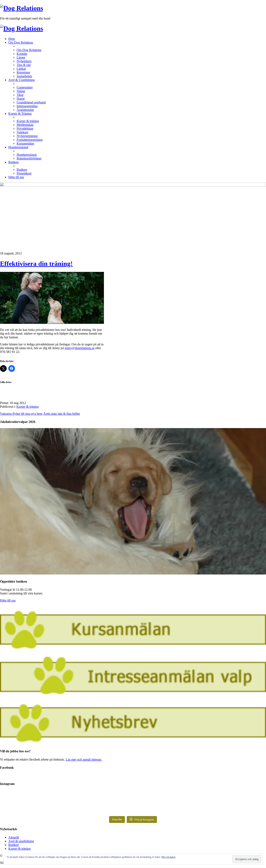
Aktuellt (13, 837)
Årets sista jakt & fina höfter (61, 413)
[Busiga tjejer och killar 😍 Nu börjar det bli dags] (199, 797)
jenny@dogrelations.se (80, 348)
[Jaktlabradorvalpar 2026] (133, 573)
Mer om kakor (168, 857)
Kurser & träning (27, 406)
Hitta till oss (8, 600)
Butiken (13, 845)
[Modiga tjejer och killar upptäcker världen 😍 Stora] (199, 807)
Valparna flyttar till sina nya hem (21, 413)
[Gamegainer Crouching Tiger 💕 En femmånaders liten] (66, 797)
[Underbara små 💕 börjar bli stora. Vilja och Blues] (66, 805)
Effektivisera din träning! (36, 263)
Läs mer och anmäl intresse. (84, 759)
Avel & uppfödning (21, 841)
